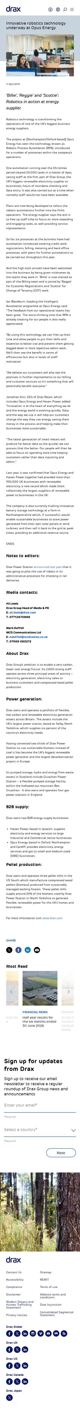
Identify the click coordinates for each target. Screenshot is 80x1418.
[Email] (37, 950)
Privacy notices (16, 1315)
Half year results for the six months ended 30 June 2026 (39, 1022)
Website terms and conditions (53, 1296)
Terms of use (48, 1287)
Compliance (14, 1287)
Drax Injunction (51, 1304)
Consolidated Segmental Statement (56, 1314)
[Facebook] (18, 950)
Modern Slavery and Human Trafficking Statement (19, 1304)
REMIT (44, 1279)
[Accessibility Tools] (50, 7)
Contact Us (14, 1272)
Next (69, 992)
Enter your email (20, 1105)
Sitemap (45, 1272)
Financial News (35, 1012)
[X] (9, 950)
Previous (11, 992)
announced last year (48, 567)
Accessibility (14, 1279)
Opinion (68, 1012)
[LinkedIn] (28, 950)
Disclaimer (13, 1294)
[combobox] (40, 1133)
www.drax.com (52, 918)
